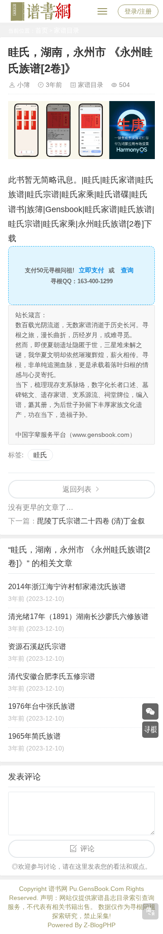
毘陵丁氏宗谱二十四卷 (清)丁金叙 (91, 521)
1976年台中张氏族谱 (41, 706)
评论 (87, 848)
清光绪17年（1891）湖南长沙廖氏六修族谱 (78, 616)
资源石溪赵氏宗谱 (37, 646)
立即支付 (91, 270)
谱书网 (57, 888)
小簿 (23, 84)
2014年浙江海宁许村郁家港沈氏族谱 (67, 586)
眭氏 (40, 455)
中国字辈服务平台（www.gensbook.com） (75, 434)
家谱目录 (66, 30)
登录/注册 (138, 11)
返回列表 (76, 489)
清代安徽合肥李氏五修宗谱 (51, 676)
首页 (41, 30)
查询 (127, 270)
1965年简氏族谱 (34, 736)
